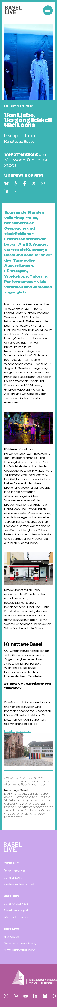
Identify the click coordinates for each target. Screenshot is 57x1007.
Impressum (12, 936)
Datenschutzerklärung (20, 943)
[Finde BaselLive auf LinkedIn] (35, 996)
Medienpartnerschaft (19, 884)
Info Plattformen (16, 917)
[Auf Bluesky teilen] (6, 183)
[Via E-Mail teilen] (15, 191)
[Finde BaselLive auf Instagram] (6, 996)
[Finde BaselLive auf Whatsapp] (15, 996)
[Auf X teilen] (34, 183)
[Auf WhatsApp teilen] (43, 183)
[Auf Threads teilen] (15, 183)
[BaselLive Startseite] (13, 10)
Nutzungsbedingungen (19, 950)
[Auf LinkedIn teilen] (6, 191)
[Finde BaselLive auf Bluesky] (45, 996)
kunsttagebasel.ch (17, 731)
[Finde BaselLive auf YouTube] (25, 996)
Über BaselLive (14, 871)
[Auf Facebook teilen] (24, 183)
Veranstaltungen (16, 903)
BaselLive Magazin (16, 910)
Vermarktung (13, 877)
